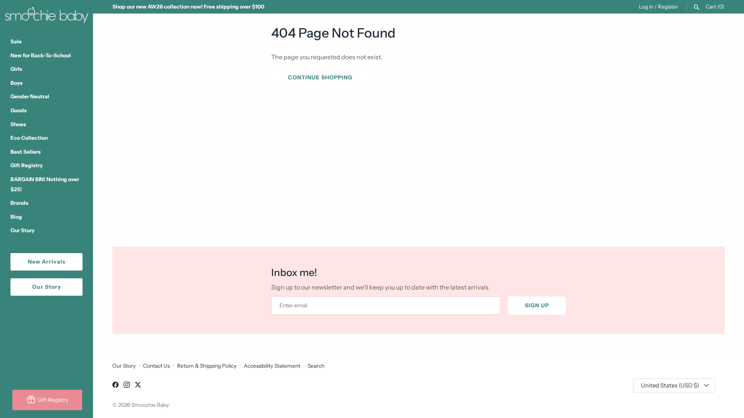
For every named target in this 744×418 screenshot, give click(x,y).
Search (316, 366)
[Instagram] (127, 386)
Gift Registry (26, 165)
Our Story (22, 230)
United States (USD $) (670, 385)
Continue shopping (320, 77)
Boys (16, 83)
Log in (646, 6)
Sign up (537, 305)
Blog (16, 217)
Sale (16, 41)
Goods (18, 110)
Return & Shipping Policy (206, 366)
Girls (16, 69)
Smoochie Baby (150, 405)
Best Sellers (25, 152)
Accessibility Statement (272, 366)
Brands (19, 203)
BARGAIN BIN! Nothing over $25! (44, 184)
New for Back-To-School (40, 55)
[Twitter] (138, 386)
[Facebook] (115, 386)
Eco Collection (29, 138)
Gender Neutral (29, 96)
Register (668, 6)
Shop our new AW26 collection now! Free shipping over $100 (188, 6)
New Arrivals (46, 261)
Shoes (18, 124)
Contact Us (156, 366)
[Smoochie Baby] (46, 13)
